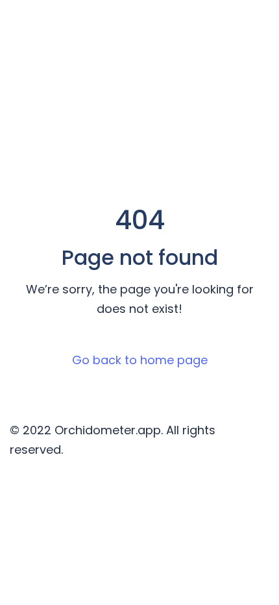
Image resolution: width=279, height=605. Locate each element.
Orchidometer (75, 26)
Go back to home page (140, 360)
